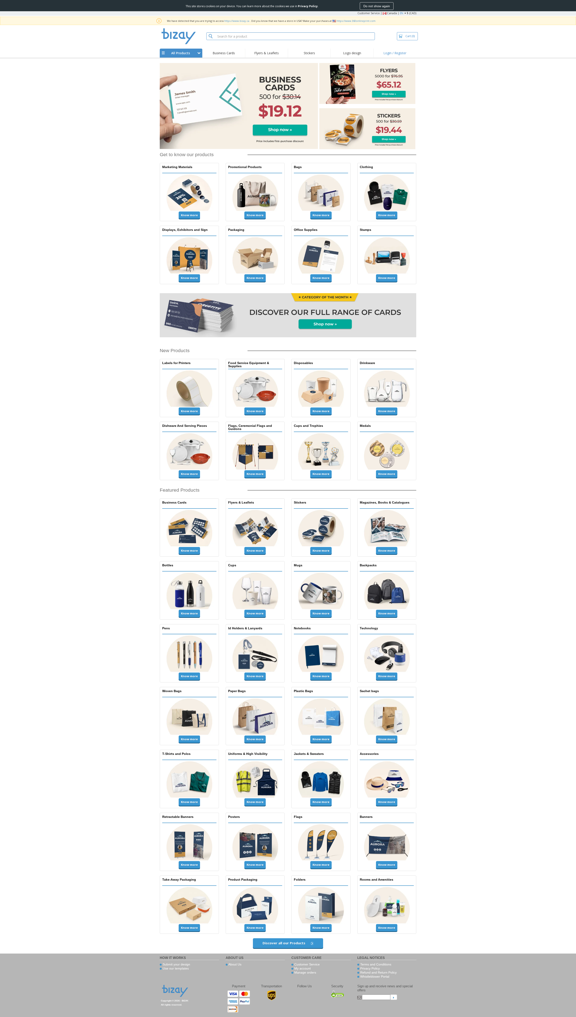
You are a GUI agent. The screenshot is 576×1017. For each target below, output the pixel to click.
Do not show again (376, 6)
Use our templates (175, 968)
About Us (234, 964)
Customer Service (369, 13)
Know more (189, 215)
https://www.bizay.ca (236, 20)
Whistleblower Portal (374, 976)
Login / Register (394, 53)
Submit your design (176, 964)
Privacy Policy (369, 968)
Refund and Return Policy (378, 972)
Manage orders (304, 972)
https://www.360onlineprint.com (356, 20)
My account (302, 968)
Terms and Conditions (375, 964)
